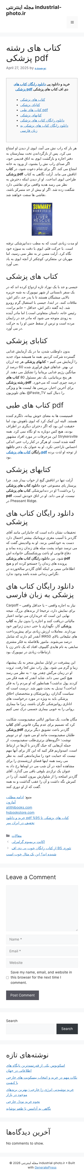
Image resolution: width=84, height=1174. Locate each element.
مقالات (17, 836)
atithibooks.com (19, 807)
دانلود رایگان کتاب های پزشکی (42, 120)
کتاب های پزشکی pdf (26, 452)
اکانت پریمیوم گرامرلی (28, 842)
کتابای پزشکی (30, 105)
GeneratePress (45, 1167)
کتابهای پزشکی (31, 115)
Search (12, 1021)
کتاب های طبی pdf (34, 110)
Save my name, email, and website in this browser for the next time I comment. (41, 977)
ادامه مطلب (15, 797)
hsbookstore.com (20, 813)
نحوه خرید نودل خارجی (23, 1102)
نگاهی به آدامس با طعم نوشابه (28, 1109)
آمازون (11, 802)
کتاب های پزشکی (32, 100)
